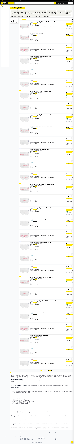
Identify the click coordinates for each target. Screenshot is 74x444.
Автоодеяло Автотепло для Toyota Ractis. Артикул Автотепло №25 (40, 91)
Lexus (35, 13)
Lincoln (40, 13)
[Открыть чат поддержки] (72, 442)
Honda (60, 12)
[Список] (72, 19)
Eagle (28, 12)
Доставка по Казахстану (41, 437)
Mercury (62, 13)
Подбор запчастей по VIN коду (15, 0)
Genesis (45, 12)
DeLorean (18, 12)
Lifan (37, 13)
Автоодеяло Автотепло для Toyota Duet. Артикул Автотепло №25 (40, 114)
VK (25, 0)
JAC (18, 13)
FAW (30, 12)
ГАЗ (31, 16)
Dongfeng (25, 12)
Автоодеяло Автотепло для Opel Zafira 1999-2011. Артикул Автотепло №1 (41, 277)
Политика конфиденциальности (24, 438)
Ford (37, 12)
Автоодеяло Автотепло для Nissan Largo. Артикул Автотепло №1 (40, 33)
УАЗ (42, 16)
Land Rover (31, 13)
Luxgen (43, 13)
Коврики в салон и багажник (3, 13)
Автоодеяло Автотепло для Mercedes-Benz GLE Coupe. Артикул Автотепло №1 (42, 254)
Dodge (22, 12)
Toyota (15, 16)
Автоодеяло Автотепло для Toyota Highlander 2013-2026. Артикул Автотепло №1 (42, 21)
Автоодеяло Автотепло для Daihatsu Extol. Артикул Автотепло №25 (40, 207)
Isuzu (16, 13)
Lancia (28, 13)
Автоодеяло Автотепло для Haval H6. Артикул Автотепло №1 (39, 335)
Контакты (72, 0)
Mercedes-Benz (57, 13)
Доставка (5, 0)
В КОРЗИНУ (69, 35)
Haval (57, 12)
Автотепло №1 (34, 23)
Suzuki (12, 16)
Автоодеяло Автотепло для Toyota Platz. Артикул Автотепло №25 (40, 56)
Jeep (23, 13)
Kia (25, 13)
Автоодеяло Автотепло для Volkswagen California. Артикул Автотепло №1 (41, 358)
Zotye (27, 16)
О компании (68, 0)
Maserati (46, 13)
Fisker (35, 12)
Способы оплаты (9, 0)
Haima (55, 12)
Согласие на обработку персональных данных (26, 439)
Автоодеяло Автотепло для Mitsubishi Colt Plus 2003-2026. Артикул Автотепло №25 (43, 300)
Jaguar (21, 13)
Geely (42, 12)
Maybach (50, 13)
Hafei (52, 12)
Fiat (32, 12)
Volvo (22, 16)
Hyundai (67, 12)
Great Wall (49, 12)
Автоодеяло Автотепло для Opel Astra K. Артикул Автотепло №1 (40, 68)
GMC (40, 12)
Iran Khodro (12, 13)
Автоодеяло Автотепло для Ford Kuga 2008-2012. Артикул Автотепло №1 (41, 265)
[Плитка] (71, 19)
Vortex (24, 16)
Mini (64, 13)
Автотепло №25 (35, 58)
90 (46, 370)
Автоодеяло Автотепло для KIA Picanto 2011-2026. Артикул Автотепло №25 (42, 79)
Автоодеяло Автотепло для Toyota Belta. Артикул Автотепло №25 (40, 172)
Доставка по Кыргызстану (41, 438)
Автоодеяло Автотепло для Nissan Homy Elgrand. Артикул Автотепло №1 (41, 126)
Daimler (12, 12)
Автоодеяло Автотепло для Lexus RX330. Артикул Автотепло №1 (40, 149)
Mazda (53, 13)
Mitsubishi (67, 13)
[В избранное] (72, 22)
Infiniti (69, 12)
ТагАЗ (39, 16)
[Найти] (55, 3)
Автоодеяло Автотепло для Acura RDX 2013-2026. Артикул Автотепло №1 (41, 161)
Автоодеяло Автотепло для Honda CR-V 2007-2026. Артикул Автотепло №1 (42, 184)
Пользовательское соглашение (24, 437)
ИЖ (33, 16)
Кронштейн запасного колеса (4, 43)
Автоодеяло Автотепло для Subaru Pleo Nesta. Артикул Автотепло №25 (41, 242)
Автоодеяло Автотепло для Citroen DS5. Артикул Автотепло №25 (40, 312)
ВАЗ (29, 16)
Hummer (63, 12)
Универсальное (46, 16)
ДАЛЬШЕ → (50, 370)
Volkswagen (18, 16)
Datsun (15, 12)
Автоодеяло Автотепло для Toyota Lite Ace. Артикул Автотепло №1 (40, 347)
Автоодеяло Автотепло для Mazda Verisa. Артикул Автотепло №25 (40, 219)
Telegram (21, 0)
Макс (24, 0)
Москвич (36, 16)
